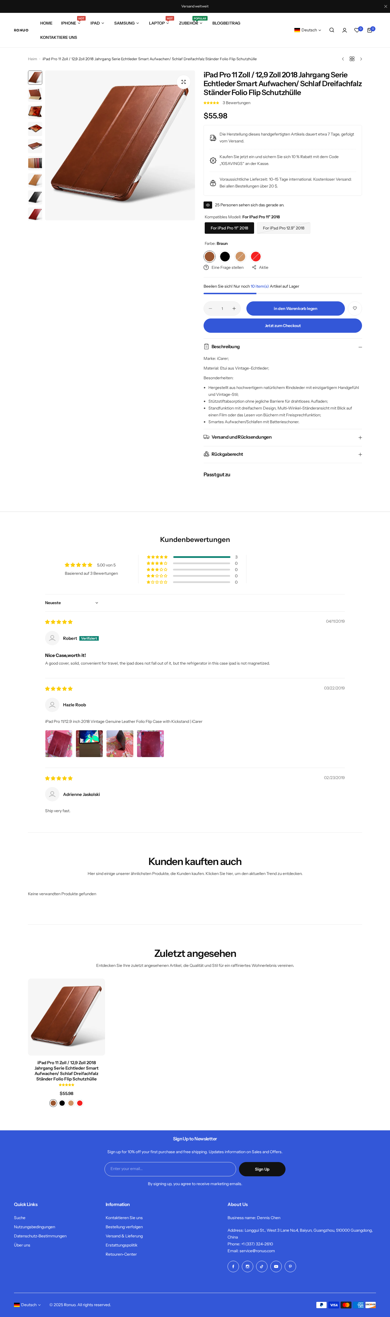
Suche (19, 1217)
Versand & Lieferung (124, 1236)
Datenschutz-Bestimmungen (40, 1236)
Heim (32, 59)
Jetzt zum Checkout (283, 325)
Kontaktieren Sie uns (124, 1217)
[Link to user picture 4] (150, 743)
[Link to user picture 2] (89, 743)
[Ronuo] (21, 30)
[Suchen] (332, 30)
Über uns (22, 1245)
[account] (344, 30)
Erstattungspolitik (121, 1245)
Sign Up (262, 1169)
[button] (212, 102)
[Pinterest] (290, 1266)
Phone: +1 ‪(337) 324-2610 (250, 1244)
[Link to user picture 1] (59, 743)
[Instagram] (247, 1266)
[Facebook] (233, 1266)
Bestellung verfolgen (124, 1226)
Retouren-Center (121, 1254)
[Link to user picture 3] (120, 743)
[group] (120, 145)
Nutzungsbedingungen (34, 1226)
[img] (59, 622)
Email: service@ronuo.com (251, 1250)
